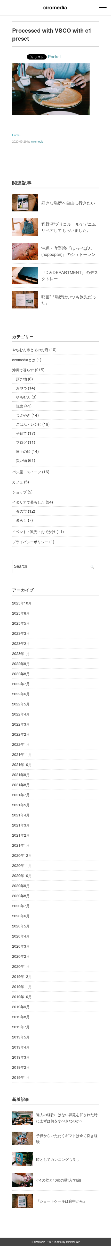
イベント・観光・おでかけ (34, 531)
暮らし (21, 520)
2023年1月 (21, 653)
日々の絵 (23, 451)
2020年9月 (21, 885)
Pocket (54, 57)
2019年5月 (21, 1036)
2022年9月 (21, 663)
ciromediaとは (23, 359)
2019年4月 (21, 1047)
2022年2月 (21, 734)
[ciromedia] (55, 6)
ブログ (21, 442)
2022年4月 (21, 714)
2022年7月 (21, 683)
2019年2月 (21, 1067)
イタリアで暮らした (28, 502)
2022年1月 (21, 744)
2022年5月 (21, 703)
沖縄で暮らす (23, 369)
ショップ (19, 492)
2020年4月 (21, 936)
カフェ (17, 481)
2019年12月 (22, 976)
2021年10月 (22, 764)
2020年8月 (21, 895)
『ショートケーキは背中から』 (61, 1201)
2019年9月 (21, 1006)
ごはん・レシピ (28, 424)
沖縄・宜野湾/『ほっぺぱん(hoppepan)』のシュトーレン (68, 251)
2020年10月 (22, 875)
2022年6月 (21, 693)
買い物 (21, 460)
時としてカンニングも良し (58, 1159)
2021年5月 (21, 804)
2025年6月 (21, 613)
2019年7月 (21, 1026)
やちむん (23, 397)
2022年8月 (21, 673)
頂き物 (21, 378)
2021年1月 (21, 845)
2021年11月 (22, 754)
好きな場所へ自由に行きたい (68, 203)
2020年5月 (21, 925)
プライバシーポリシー (30, 541)
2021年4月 (21, 814)
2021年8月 (21, 784)
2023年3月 (21, 633)
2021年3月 (21, 825)
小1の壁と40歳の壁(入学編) (58, 1180)
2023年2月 (21, 643)
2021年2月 (21, 835)
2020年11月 (22, 865)
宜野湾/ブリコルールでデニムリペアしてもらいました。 (68, 227)
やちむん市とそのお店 (30, 349)
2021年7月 (21, 794)
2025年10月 (22, 603)
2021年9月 (21, 774)
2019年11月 (22, 986)
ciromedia (37, 141)
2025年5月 (21, 623)
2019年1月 (21, 1077)
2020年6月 (21, 915)
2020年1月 (21, 966)
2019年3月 (21, 1057)
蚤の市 (21, 511)
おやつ (21, 387)
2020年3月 (21, 946)
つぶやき (23, 415)
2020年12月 (22, 855)
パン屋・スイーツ (26, 471)
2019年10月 (22, 996)
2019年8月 (21, 1016)
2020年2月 (21, 956)
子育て (21, 433)
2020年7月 (21, 905)
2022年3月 (21, 724)
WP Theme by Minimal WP (64, 1242)
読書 (19, 406)
